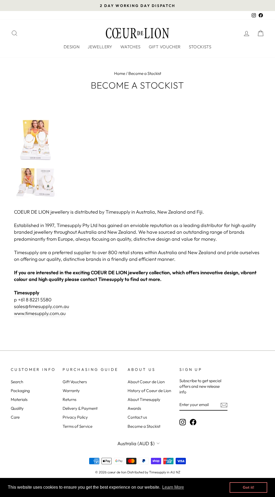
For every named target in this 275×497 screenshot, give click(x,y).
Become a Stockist (144, 426)
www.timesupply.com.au (40, 313)
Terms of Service (77, 426)
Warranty (71, 390)
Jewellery (100, 46)
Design (71, 46)
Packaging (20, 390)
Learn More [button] (173, 487)
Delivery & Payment (80, 408)
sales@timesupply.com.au (41, 306)
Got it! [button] (248, 487)
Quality (17, 408)
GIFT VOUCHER (165, 46)
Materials (19, 399)
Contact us (137, 417)
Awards (134, 408)
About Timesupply (144, 399)
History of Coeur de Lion (149, 390)
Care (15, 417)
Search (17, 381)
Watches (130, 46)
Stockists (200, 46)
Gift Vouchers (75, 381)
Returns (69, 399)
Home (119, 73)
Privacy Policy (75, 417)
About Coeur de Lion (146, 381)
